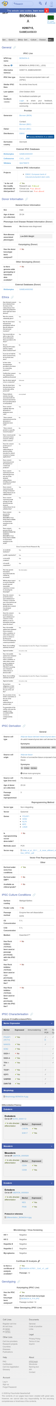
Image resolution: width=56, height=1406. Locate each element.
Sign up (6, 1384)
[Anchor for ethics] (12, 297)
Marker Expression (12, 1023)
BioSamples (9, 154)
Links (31, 1329)
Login (51, 6)
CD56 (24, 1169)
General (5, 39)
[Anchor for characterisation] (31, 1014)
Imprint (31, 1344)
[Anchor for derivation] (24, 726)
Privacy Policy (34, 1338)
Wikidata (7, 163)
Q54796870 (24, 163)
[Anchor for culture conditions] (34, 894)
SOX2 (24, 819)
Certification (7, 1364)
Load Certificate (51, 22)
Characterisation (43, 39)
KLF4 (24, 821)
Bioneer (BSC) (25, 124)
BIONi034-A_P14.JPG (30, 1298)
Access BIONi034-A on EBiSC (41, 136)
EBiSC (22, 133)
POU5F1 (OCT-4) (7, 1038)
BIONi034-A (24, 58)
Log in (5, 1381)
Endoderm (8, 1109)
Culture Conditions (34, 39)
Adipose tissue (27, 754)
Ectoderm (8, 1183)
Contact (32, 1372)
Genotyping (51, 39)
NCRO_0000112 (19, 1118)
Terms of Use (34, 1341)
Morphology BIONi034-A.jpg (16, 1096)
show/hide (7, 102)
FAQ (4, 1361)
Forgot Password (9, 1387)
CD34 (24, 1165)
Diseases (6, 1349)
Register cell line (9, 1323)
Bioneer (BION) (25, 115)
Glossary (6, 1369)
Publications (8, 1352)
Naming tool (34, 1366)
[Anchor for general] (14, 47)
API (30, 1369)
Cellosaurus (9, 158)
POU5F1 (25, 816)
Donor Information (13, 39)
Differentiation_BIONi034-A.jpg (19, 1217)
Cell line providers (10, 1341)
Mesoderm (8, 1146)
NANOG (7, 1044)
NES (24, 1202)
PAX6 (24, 1206)
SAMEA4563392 (26, 289)
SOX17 (25, 1133)
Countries (7, 1346)
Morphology (9, 1090)
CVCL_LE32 (24, 158)
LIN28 (24, 827)
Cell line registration (11, 1366)
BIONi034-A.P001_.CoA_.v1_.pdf (34, 1268)
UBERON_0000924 (21, 1192)
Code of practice (35, 1326)
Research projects (10, 1344)
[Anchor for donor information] (26, 199)
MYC (24, 824)
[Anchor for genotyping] (18, 1281)
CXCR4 (25, 1128)
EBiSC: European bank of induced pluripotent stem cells (37, 175)
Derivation (27, 39)
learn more (38, 10)
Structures (33, 1364)
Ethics (20, 39)
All (6, 1329)
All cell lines (7, 1326)
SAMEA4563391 (26, 154)
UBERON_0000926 (21, 1155)
